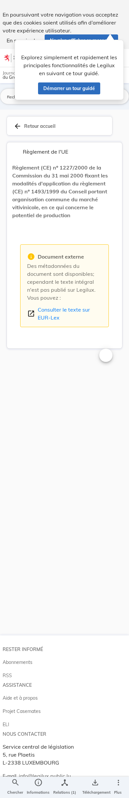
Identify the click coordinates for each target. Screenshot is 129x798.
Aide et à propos (20, 698)
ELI (6, 724)
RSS (7, 675)
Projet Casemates (22, 711)
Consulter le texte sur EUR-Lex (58, 313)
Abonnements (17, 662)
